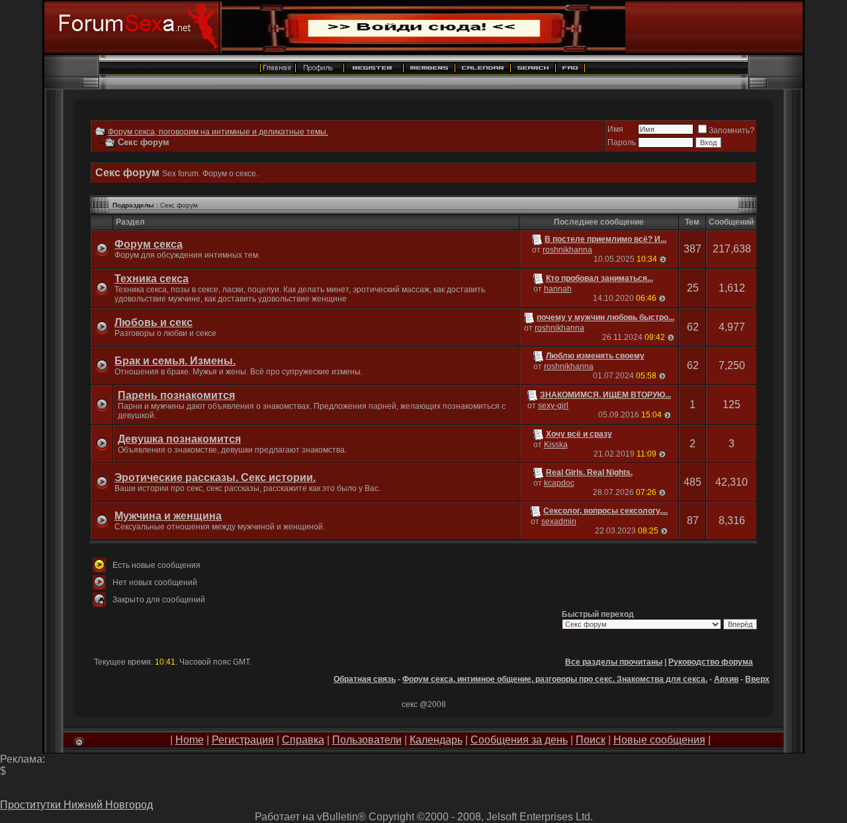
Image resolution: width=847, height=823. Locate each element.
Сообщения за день (519, 739)
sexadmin (558, 521)
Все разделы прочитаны (613, 662)
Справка (303, 739)
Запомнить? (731, 130)
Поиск (590, 739)
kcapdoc (559, 483)
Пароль (621, 142)
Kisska (556, 444)
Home (189, 739)
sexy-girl (553, 405)
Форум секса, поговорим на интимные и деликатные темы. (218, 132)
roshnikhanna (567, 249)
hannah (558, 289)
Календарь (436, 739)
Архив (726, 679)
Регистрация (243, 739)
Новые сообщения (659, 739)
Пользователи (367, 739)
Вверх (757, 679)
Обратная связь (365, 679)
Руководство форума (710, 662)
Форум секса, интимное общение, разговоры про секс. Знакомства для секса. (554, 679)
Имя (615, 129)
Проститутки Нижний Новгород (76, 804)
